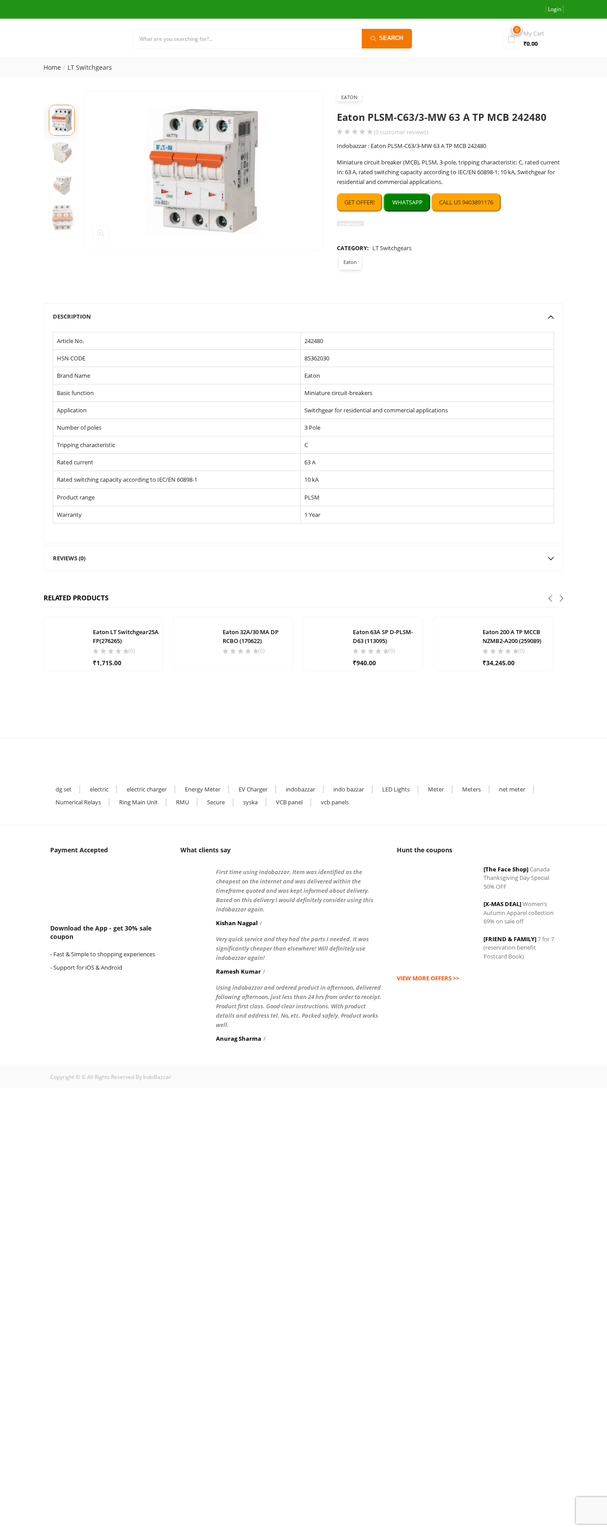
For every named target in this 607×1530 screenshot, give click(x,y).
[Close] (422, 708)
